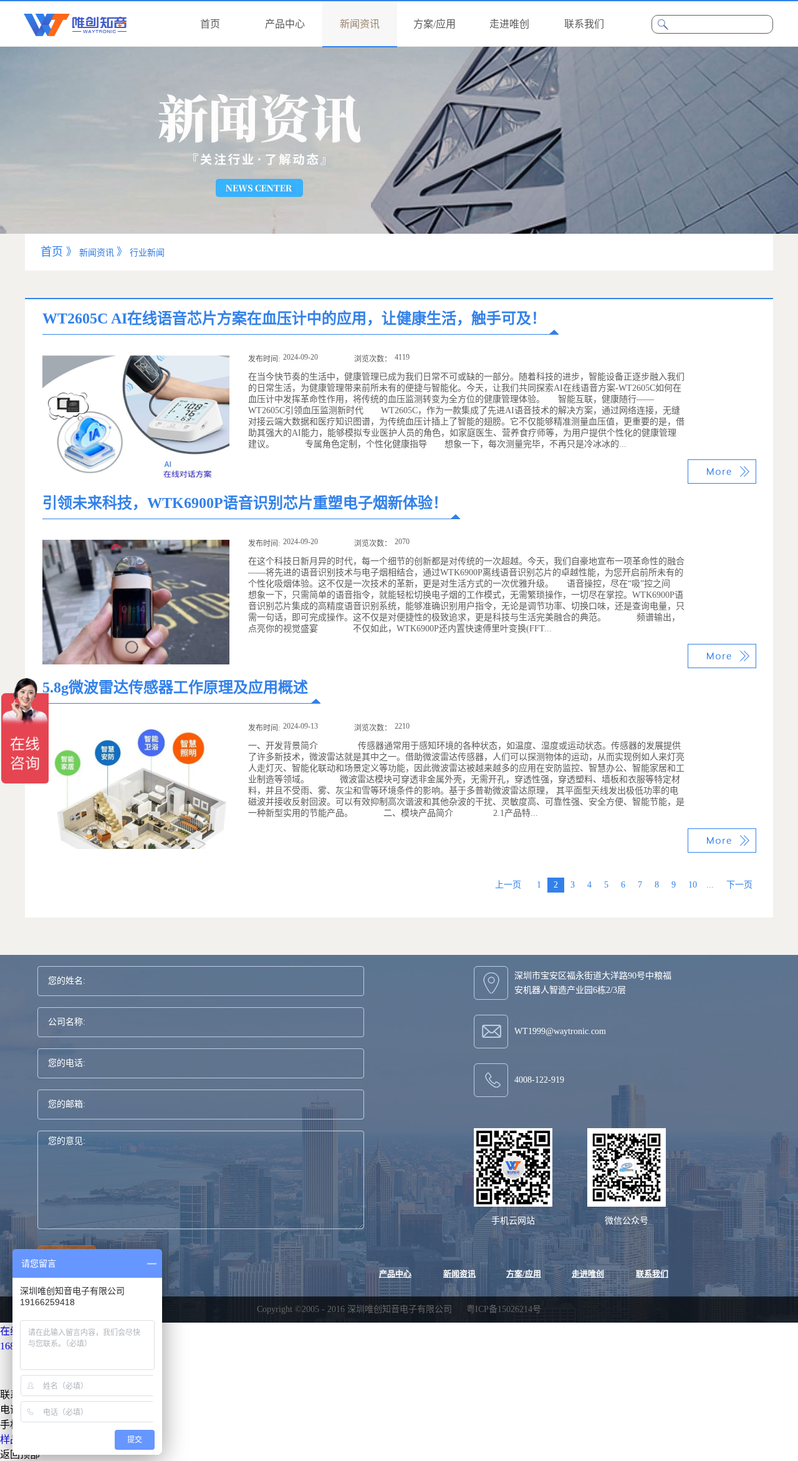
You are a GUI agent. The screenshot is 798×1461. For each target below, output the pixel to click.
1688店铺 (20, 1346)
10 (692, 884)
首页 (210, 24)
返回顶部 (20, 1454)
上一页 (508, 884)
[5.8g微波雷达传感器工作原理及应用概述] (135, 729)
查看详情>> (722, 471)
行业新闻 (147, 252)
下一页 (739, 884)
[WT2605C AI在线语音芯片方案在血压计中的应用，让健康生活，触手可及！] (135, 360)
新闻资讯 (96, 252)
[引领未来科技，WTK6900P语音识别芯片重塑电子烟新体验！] (135, 545)
